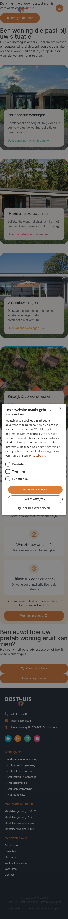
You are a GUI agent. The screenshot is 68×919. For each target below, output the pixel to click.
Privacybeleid (37, 455)
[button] (34, 508)
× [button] (60, 408)
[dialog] (34, 459)
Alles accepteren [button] (35, 489)
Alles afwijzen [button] (35, 499)
